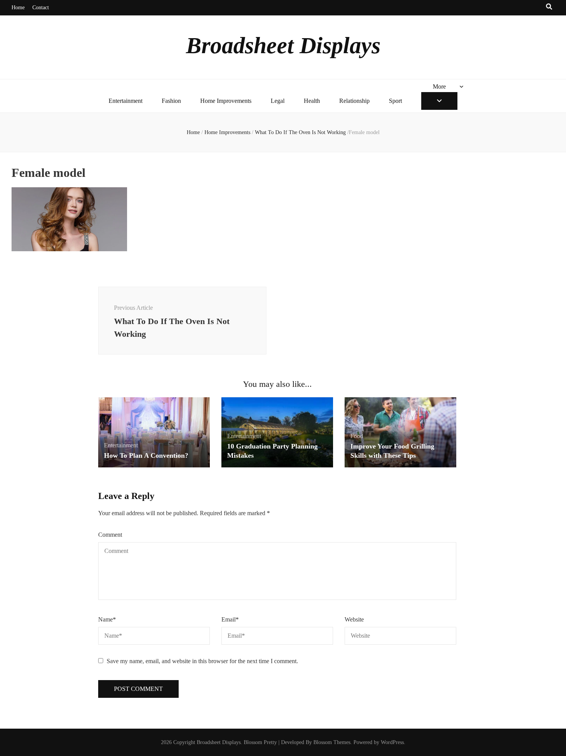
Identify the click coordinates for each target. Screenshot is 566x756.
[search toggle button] (549, 7)
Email (230, 619)
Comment (110, 534)
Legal (278, 100)
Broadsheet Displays (283, 45)
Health (312, 100)
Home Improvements (225, 100)
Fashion (171, 100)
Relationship (354, 100)
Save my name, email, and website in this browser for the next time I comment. (202, 661)
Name (107, 619)
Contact (40, 7)
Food (356, 436)
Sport (395, 100)
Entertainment (125, 100)
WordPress (392, 742)
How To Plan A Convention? (146, 455)
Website (354, 619)
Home (18, 7)
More (439, 86)
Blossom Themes (331, 742)
